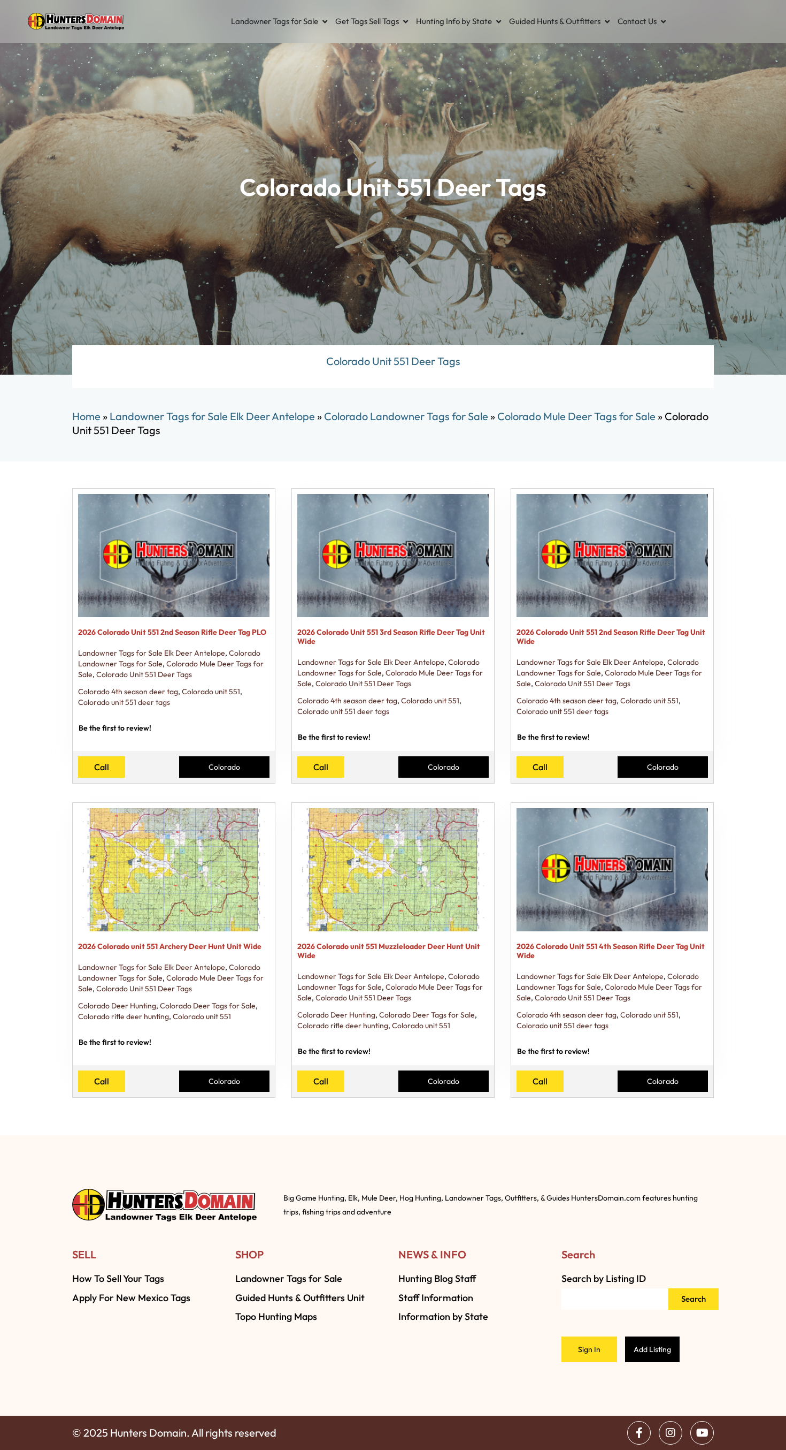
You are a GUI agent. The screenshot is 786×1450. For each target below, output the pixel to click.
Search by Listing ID (603, 1278)
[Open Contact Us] (663, 21)
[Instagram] (670, 1433)
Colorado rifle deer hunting (123, 1016)
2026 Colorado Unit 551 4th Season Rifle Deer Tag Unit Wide (611, 951)
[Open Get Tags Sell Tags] (406, 21)
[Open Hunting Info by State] (499, 21)
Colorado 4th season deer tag (128, 691)
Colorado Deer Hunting (117, 1006)
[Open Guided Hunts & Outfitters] (607, 21)
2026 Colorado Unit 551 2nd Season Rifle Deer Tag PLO (172, 632)
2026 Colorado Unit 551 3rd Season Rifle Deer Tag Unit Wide (391, 636)
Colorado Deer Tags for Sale (208, 1006)
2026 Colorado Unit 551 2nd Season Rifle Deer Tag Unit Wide (611, 636)
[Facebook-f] (639, 1433)
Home (86, 416)
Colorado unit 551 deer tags (124, 702)
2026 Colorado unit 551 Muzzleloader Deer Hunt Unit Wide (388, 951)
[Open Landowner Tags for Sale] (325, 21)
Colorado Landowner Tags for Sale (406, 416)
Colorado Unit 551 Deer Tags (144, 674)
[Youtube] (702, 1433)
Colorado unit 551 (211, 691)
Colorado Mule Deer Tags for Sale (576, 416)
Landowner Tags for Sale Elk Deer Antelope (212, 416)
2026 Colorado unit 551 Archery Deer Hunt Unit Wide (169, 946)
